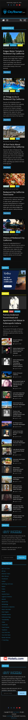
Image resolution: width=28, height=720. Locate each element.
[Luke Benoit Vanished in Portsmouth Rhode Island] (7, 452)
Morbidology (5, 604)
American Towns (6, 573)
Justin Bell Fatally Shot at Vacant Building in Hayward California (18, 394)
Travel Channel (5, 627)
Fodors (3, 589)
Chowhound (5, 578)
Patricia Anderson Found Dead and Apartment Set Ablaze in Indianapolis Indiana (13, 319)
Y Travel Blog (5, 640)
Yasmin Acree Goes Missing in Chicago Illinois (18, 432)
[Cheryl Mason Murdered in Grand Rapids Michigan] (7, 498)
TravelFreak (5, 624)
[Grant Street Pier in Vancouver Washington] (7, 405)
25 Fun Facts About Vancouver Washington (19, 441)
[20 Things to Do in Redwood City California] (14, 84)
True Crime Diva (6, 632)
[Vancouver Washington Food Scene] (7, 461)
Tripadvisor (4, 630)
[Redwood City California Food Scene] (14, 179)
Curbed (3, 581)
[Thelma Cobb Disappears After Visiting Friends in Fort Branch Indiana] (7, 414)
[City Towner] (3, 20)
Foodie (3, 591)
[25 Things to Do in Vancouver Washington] (7, 424)
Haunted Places (5, 594)
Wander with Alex (6, 637)
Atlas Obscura (5, 576)
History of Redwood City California (13, 239)
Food (17, 186)
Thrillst (3, 622)
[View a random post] (24, 20)
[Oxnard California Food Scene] (7, 342)
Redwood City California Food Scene (13, 193)
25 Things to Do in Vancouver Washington (19, 423)
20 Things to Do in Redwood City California (13, 97)
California (6, 45)
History (18, 232)
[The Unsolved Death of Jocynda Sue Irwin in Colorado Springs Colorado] (7, 385)
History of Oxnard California (17, 373)
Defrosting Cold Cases (7, 584)
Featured (20, 45)
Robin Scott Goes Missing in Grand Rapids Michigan (17, 487)
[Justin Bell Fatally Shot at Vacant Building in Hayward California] (7, 395)
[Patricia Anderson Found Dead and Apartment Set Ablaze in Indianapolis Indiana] (14, 302)
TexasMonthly (5, 619)
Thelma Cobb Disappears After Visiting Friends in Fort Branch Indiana (19, 413)
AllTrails (4, 571)
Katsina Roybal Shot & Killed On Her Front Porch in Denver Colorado (18, 351)
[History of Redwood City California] (14, 225)
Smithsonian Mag (6, 617)
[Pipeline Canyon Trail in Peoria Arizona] (7, 517)
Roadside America (6, 614)
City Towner (16, 48)
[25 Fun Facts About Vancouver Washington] (7, 443)
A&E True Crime (6, 568)
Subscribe (21, 557)
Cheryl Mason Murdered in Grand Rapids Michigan (18, 497)
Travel (17, 91)
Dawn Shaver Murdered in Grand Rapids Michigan (18, 469)
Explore (3, 586)
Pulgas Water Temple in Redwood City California (13, 52)
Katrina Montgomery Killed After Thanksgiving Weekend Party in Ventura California (18, 363)
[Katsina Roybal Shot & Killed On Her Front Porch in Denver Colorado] (7, 352)
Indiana (11, 311)
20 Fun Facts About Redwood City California (13, 145)
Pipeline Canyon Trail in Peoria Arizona (18, 516)
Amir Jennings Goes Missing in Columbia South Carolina (18, 507)
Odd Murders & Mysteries (8, 607)
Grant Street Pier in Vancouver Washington (19, 403)
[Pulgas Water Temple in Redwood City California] (14, 38)
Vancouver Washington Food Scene (19, 460)
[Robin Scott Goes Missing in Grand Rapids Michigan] (7, 488)
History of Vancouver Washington (18, 478)
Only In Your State (6, 609)
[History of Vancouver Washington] (7, 479)
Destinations (13, 45)
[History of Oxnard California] (7, 375)
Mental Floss (5, 601)
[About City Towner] (12, 529)
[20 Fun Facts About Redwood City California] (14, 132)
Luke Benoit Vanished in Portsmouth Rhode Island (18, 451)
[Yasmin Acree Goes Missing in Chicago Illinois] (7, 433)
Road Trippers (5, 612)
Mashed (4, 599)
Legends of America (7, 596)
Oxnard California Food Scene (17, 340)
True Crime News (6, 635)
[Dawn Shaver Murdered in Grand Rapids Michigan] (7, 470)
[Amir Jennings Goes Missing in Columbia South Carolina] (7, 508)
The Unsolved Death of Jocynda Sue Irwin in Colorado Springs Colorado (19, 384)
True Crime (17, 311)
